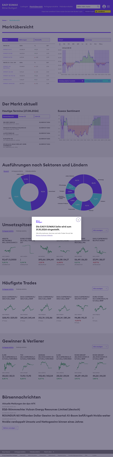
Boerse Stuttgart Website (44, 235)
